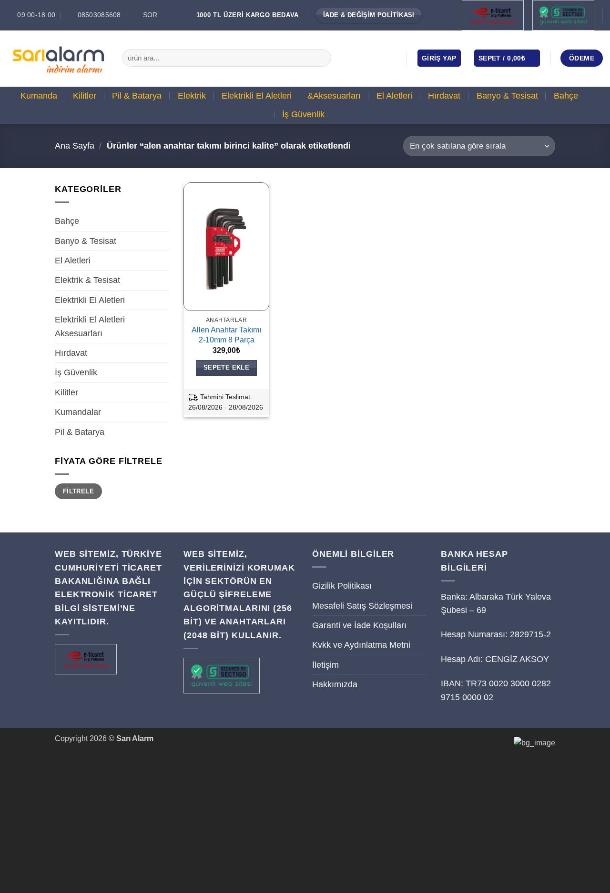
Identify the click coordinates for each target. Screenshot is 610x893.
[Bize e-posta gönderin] (377, 57)
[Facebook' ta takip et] (350, 57)
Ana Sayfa (74, 146)
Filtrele (78, 491)
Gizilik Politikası (342, 586)
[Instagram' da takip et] (363, 57)
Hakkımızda (334, 684)
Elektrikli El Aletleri (257, 95)
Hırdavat (444, 95)
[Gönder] (321, 58)
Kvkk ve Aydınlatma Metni (361, 645)
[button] (439, 58)
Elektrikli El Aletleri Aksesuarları (90, 326)
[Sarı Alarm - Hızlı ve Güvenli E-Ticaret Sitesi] (57, 58)
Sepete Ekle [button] (226, 367)
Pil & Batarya (137, 95)
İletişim (325, 665)
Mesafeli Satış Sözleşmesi (362, 606)
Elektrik (192, 95)
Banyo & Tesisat (507, 95)
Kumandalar (78, 412)
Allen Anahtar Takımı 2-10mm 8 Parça (226, 335)
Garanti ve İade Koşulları (359, 625)
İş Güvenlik (303, 114)
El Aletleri (394, 95)
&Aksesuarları (334, 95)
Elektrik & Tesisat (87, 280)
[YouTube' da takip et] (390, 57)
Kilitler (84, 95)
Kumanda (38, 95)
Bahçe (566, 95)
